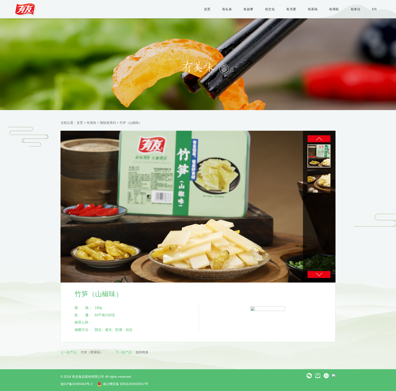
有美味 (313, 9)
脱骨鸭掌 (142, 352)
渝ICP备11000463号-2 (76, 384)
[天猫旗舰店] (318, 375)
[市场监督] (334, 375)
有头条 (227, 9)
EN (374, 9)
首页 (207, 9)
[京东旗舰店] (326, 375)
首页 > (82, 123)
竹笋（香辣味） (92, 352)
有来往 (356, 9)
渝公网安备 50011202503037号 (125, 384)
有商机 (334, 9)
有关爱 (291, 9)
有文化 (270, 9)
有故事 (248, 9)
